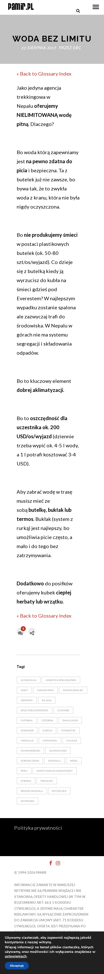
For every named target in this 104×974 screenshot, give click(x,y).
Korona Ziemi (30, 760)
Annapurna (45, 690)
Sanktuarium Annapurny (55, 770)
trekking (46, 780)
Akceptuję (17, 966)
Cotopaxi (47, 720)
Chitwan (27, 720)
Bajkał (46, 700)
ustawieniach (16, 956)
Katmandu (50, 740)
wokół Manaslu (32, 790)
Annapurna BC (73, 690)
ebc (77, 48)
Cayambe (63, 710)
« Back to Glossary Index (44, 74)
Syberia (26, 780)
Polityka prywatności (38, 828)
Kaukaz (71, 740)
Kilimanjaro (58, 750)
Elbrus (47, 730)
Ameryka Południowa (61, 680)
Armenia (27, 700)
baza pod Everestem (34, 710)
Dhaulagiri (70, 720)
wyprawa (27, 800)
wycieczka (59, 790)
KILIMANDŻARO (30, 750)
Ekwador (27, 730)
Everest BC (68, 730)
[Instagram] (55, 863)
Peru (24, 770)
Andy (24, 690)
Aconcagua (29, 680)
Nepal (74, 760)
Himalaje (27, 740)
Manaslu (54, 760)
